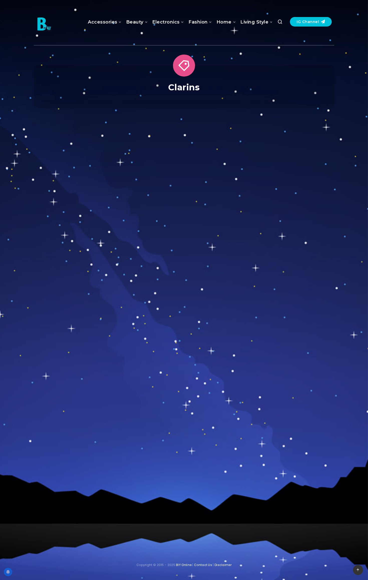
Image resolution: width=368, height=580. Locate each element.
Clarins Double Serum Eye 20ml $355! (287, 344)
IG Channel (308, 21)
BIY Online (184, 565)
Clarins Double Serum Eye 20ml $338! (184, 344)
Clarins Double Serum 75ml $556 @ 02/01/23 (287, 473)
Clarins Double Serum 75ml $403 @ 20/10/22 (184, 473)
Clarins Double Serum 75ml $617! (287, 215)
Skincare (287, 136)
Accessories (102, 22)
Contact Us (203, 565)
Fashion (198, 22)
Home (224, 22)
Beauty (134, 22)
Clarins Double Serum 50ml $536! (80, 215)
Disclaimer (223, 565)
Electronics (166, 22)
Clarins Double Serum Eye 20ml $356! (80, 344)
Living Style (254, 22)
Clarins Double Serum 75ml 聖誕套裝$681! (184, 215)
